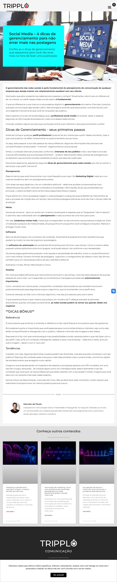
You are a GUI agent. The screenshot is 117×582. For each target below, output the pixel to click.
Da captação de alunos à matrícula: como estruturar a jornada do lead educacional (94, 489)
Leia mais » (10, 511)
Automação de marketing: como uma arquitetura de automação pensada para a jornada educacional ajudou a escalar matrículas (58, 491)
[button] (114, 5)
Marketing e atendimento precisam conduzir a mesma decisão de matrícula (17, 489)
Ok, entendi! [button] (58, 575)
